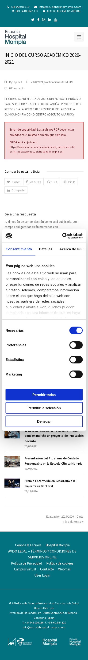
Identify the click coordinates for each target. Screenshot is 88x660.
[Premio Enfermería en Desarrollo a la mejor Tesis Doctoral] (12, 483)
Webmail (64, 569)
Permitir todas (44, 394)
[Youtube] (55, 20)
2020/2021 (37, 82)
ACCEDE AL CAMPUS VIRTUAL (64, 11)
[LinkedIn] (49, 20)
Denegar (44, 421)
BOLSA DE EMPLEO (27, 11)
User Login (42, 575)
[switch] (76, 345)
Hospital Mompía (58, 545)
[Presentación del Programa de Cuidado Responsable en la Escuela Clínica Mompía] (12, 461)
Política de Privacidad (26, 563)
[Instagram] (43, 20)
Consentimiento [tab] (18, 249)
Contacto (47, 569)
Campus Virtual (25, 569)
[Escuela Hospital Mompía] (15, 37)
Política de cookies (59, 563)
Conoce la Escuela (28, 545)
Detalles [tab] (45, 249)
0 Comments (16, 88)
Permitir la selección (44, 408)
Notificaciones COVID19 (58, 82)
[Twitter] (32, 20)
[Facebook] (38, 20)
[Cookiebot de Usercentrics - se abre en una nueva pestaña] (63, 236)
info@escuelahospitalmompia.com (60, 6)
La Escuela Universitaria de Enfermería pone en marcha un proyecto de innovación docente (54, 436)
